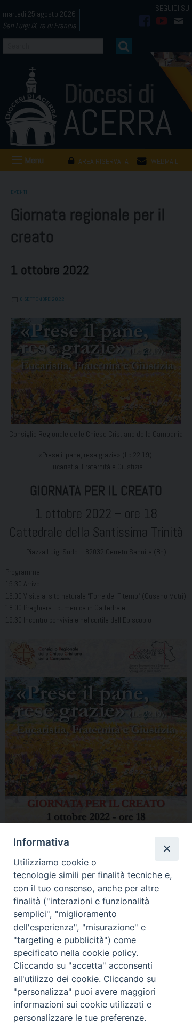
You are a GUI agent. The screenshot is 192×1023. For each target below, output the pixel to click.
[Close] (166, 848)
